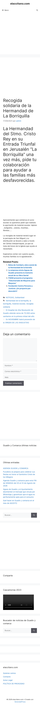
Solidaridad (19, 297)
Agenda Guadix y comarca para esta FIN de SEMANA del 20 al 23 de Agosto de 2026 (20, 483)
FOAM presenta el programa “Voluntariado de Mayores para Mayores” (21, 280)
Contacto (7, 677)
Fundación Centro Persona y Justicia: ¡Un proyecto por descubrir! (20, 288)
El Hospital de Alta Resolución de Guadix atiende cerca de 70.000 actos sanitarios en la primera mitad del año (19, 313)
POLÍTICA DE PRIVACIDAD (13, 684)
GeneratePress (20, 702)
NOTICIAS (10, 297)
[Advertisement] (20, 34)
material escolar (18, 304)
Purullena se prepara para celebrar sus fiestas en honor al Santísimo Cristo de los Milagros (19, 474)
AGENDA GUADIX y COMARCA (15, 468)
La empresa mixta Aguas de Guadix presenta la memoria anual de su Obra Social (20, 272)
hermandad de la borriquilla (17, 301)
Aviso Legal (8, 680)
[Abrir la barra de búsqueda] (37, 10)
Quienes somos (9, 673)
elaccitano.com (20, 3)
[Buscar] (34, 515)
